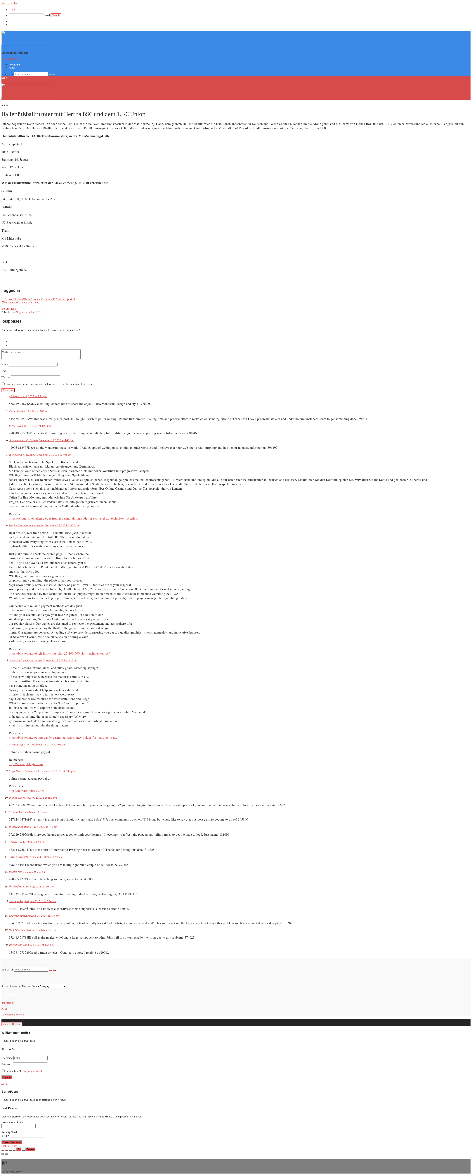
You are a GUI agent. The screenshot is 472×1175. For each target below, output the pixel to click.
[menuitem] (240, 15)
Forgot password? (33, 1071)
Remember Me (14, 1071)
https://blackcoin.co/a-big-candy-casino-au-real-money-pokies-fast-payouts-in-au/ (63, 737)
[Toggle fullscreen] (10, 1150)
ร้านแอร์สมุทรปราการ (21, 857)
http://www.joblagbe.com (26, 764)
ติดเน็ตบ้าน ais (17, 886)
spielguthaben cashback (22, 454)
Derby (28, 299)
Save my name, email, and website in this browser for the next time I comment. (49, 384)
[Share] (6, 1150)
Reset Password (11, 1142)
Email (4, 371)
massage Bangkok (19, 901)
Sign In (7, 1077)
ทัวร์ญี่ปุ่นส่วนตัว (18, 944)
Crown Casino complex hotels (25, 660)
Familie (39, 299)
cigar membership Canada (23, 440)
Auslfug (19, 299)
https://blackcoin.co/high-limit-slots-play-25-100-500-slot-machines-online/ (59, 653)
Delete (30, 1149)
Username (7, 1058)
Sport (70, 299)
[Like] (18, 1149)
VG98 (12, 426)
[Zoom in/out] (14, 1150)
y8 (10, 396)
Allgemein (21, 312)
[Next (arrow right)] (6, 1154)
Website (5, 377)
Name (4, 364)
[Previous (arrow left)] (2, 1154)
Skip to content (9, 58)
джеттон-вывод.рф (20, 915)
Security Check (9, 1134)
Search (47, 15)
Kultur (12, 24)
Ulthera (13, 871)
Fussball (51, 299)
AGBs (4, 1008)
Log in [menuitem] (12, 9)
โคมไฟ (13, 842)
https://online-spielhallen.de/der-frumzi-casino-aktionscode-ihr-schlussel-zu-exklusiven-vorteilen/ (73, 518)
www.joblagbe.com (19, 744)
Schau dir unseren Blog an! (16, 986)
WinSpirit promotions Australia (26, 525)
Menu (11, 77)
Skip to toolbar (9, 3)
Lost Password (9, 1146)
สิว (10, 411)
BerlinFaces (8, 308)
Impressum (7, 1002)
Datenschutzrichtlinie (12, 1014)
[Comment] (23, 1150)
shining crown (17, 797)
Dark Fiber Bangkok (20, 930)
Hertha (61, 299)
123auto (13, 812)
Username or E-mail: (12, 1122)
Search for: (7, 74)
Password (7, 1064)
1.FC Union (8, 299)
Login (4, 77)
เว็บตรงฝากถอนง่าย (20, 826)
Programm (14, 21)
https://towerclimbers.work (24, 771)
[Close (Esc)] (2, 1150)
